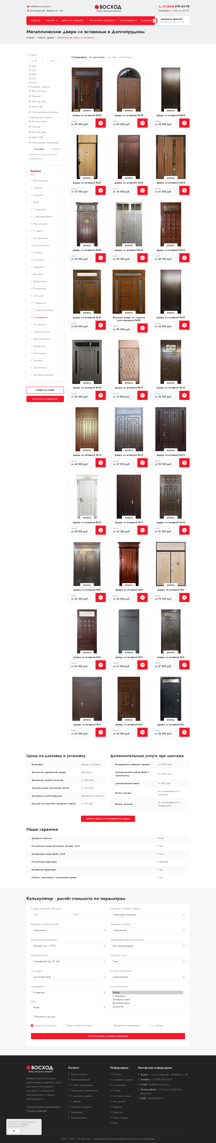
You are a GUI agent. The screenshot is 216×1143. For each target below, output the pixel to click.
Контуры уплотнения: (121, 971)
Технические (40, 367)
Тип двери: (37, 971)
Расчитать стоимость (45, 399)
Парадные (39, 267)
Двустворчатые (79, 1117)
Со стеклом (39, 324)
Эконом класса (41, 331)
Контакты (146, 20)
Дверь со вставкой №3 (87, 724)
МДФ (36, 202)
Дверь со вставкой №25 (170, 182)
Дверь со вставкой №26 (128, 182)
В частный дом (41, 245)
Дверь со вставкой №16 (170, 387)
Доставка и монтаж (123, 1079)
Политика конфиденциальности (43, 1106)
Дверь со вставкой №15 (87, 455)
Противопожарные (43, 375)
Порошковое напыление (84, 1090)
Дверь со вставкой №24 (87, 250)
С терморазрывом (43, 216)
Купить (87, 110)
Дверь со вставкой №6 (87, 657)
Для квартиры (40, 238)
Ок (14, 1131)
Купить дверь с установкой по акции (108, 818)
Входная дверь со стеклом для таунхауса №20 (129, 319)
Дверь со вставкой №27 (87, 182)
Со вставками (40, 317)
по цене (112, 57)
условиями (25, 1124)
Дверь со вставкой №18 (87, 387)
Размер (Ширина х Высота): (46, 908)
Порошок (38, 195)
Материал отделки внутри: (45, 924)
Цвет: (34, 1001)
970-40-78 (176, 6)
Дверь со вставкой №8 (129, 589)
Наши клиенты (120, 1117)
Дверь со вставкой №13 (171, 455)
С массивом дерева (82, 1096)
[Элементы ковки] (147, 999)
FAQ (115, 1123)
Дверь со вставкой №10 (170, 522)
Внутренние (39, 281)
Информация (127, 20)
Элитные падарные (81, 1107)
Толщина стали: (118, 955)
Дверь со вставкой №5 (129, 657)
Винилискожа (40, 180)
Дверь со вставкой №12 (87, 522)
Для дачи (38, 295)
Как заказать (119, 1101)
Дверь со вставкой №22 (170, 250)
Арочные (38, 274)
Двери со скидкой (72, 20)
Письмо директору (36, 1110)
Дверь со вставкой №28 (170, 115)
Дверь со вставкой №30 (87, 115)
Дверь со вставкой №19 (170, 317)
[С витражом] (147, 996)
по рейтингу (125, 57)
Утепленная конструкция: (44, 939)
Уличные (37, 252)
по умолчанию (97, 57)
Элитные (37, 360)
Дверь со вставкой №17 (129, 387)
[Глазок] (147, 992)
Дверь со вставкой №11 (129, 522)
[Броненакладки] (147, 1003)
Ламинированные (80, 1079)
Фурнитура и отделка (101, 20)
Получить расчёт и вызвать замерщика (108, 1036)
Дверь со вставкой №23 (129, 250)
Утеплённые (39, 353)
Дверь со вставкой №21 (87, 317)
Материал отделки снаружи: (125, 908)
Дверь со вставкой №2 (129, 724)
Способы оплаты (122, 1096)
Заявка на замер (45, 390)
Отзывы (117, 1090)
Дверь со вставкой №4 (170, 657)
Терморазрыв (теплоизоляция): (127, 939)
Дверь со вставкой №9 (87, 589)
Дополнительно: (119, 986)
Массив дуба (40, 223)
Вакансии (118, 1112)
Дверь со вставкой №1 (170, 724)
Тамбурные (39, 346)
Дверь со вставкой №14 (129, 455)
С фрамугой (39, 303)
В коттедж (38, 259)
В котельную (40, 288)
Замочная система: (120, 924)
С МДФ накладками (82, 1085)
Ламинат (37, 188)
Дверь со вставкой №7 (170, 589)
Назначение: (38, 986)
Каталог (50, 20)
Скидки (117, 1074)
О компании (119, 1085)
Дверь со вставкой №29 (128, 115)
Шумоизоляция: (39, 955)
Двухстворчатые (41, 339)
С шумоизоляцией (43, 310)
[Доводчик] (147, 1006)
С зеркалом (39, 209)
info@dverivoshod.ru (40, 6)
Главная (35, 20)
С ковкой (38, 231)
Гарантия (117, 1107)
